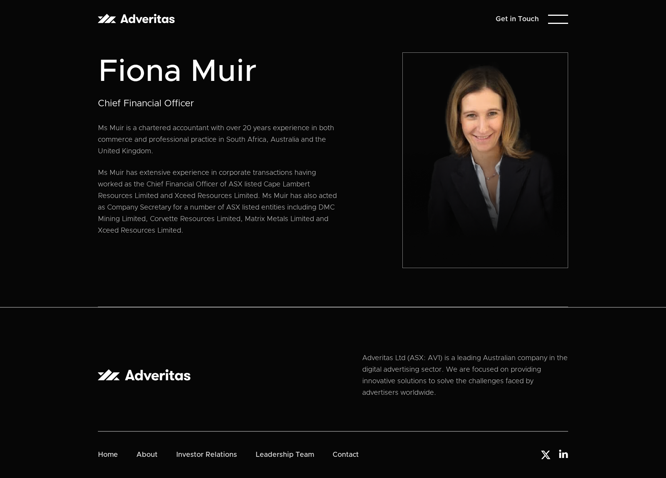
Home (108, 454)
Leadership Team (285, 454)
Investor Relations (206, 454)
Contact (346, 454)
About (147, 454)
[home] (136, 19)
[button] (558, 19)
